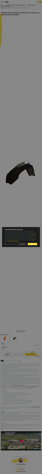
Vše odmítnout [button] (22, 244)
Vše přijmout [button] (32, 244)
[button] (10, 244)
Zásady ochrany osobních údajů (13, 241)
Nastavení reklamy (14, 239)
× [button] (38, 228)
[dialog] (21, 237)
